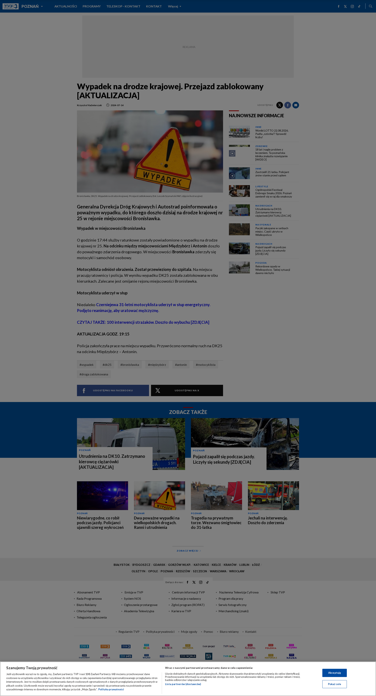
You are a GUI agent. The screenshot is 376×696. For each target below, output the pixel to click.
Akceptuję (334, 672)
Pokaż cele (334, 684)
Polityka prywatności (111, 689)
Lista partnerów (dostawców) (183, 684)
